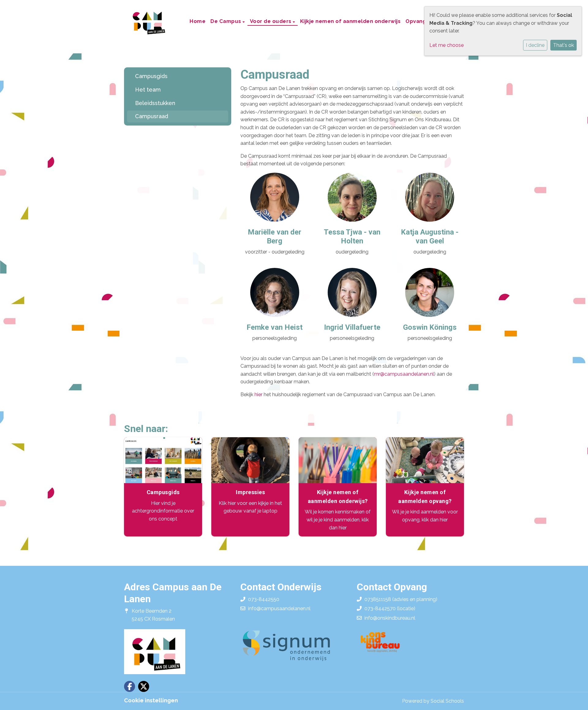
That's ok (563, 45)
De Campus (226, 21)
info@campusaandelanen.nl (279, 608)
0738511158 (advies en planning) (400, 599)
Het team (148, 89)
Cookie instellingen (151, 700)
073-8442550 (263, 599)
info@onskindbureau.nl (389, 618)
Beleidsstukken (155, 103)
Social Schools (447, 701)
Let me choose (446, 45)
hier (258, 394)
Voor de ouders (271, 21)
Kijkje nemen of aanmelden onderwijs (350, 21)
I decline (535, 45)
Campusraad (151, 116)
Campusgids (151, 76)
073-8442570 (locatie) (389, 608)
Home (197, 21)
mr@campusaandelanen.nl (404, 374)
